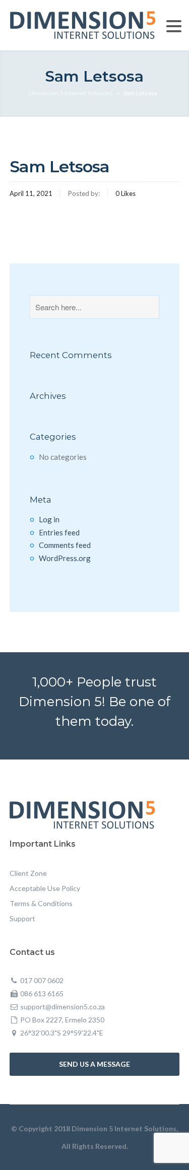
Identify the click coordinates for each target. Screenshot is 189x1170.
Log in (49, 519)
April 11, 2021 (31, 193)
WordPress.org (65, 558)
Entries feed (59, 532)
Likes (125, 193)
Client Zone (28, 873)
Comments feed (65, 544)
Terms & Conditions (41, 903)
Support (22, 918)
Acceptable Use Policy (45, 888)
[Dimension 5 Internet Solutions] (82, 24)
